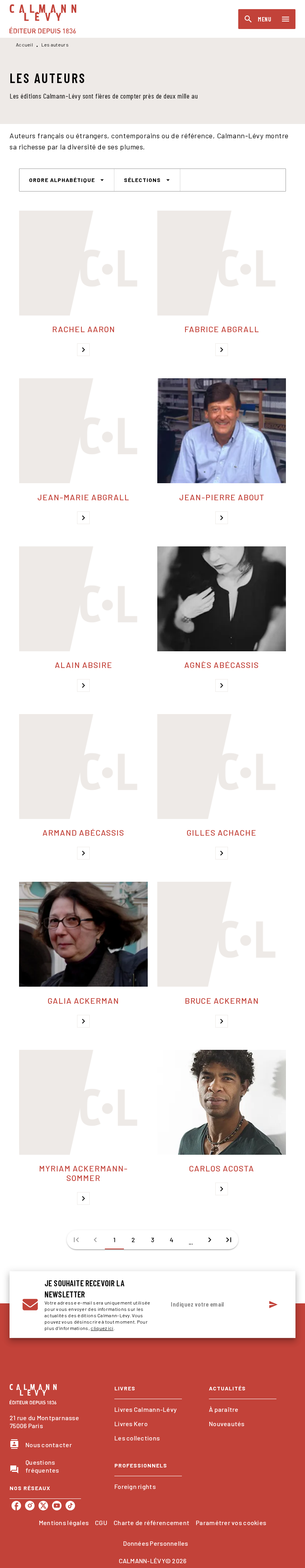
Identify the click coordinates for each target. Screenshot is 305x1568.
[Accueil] (43, 19)
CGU (101, 1522)
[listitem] (16, 1505)
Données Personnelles (155, 1543)
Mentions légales (64, 1522)
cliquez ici (102, 1328)
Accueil (24, 44)
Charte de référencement (151, 1522)
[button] (66, 180)
